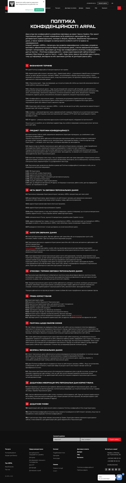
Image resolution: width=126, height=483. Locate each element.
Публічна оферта (82, 470)
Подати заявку (114, 439)
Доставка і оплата (83, 449)
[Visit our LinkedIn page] (113, 469)
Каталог (55, 449)
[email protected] (77, 315)
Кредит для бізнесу (11, 455)
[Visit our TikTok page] (119, 469)
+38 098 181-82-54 (91, 3)
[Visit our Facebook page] (106, 469)
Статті (55, 471)
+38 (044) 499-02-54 (114, 458)
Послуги (57, 8)
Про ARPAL (8, 463)
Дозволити (39, 10)
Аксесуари (56, 458)
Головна (7, 12)
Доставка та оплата (70, 8)
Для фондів (32, 467)
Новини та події (58, 468)
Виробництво (9, 467)
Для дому (32, 457)
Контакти (104, 8)
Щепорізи (56, 455)
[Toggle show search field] (120, 3)
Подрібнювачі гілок (59, 453)
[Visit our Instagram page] (116, 469)
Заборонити (29, 10)
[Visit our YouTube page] (109, 469)
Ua (112, 3)
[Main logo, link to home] (27, 438)
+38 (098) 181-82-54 (113, 461)
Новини (88, 8)
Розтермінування (10, 453)
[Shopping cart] (119, 8)
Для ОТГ (31, 465)
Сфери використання (44, 8)
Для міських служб (35, 470)
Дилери (81, 8)
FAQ (96, 8)
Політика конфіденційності (85, 467)
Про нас (7, 469)
